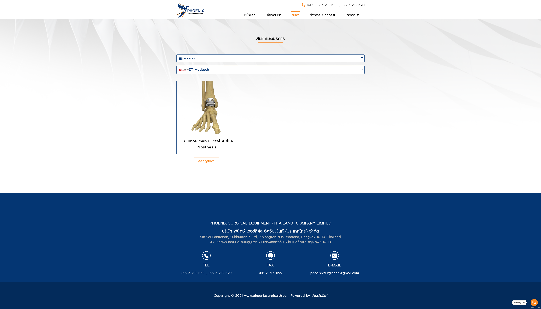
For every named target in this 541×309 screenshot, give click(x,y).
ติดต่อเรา (353, 15)
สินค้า (296, 15)
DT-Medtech (199, 69)
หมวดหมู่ (189, 58)
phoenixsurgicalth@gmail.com (334, 272)
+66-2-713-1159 (326, 5)
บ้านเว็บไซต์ (319, 295)
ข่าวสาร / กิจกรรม (323, 15)
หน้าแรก (250, 15)
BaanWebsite (534, 308)
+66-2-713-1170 (353, 5)
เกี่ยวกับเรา (273, 15)
